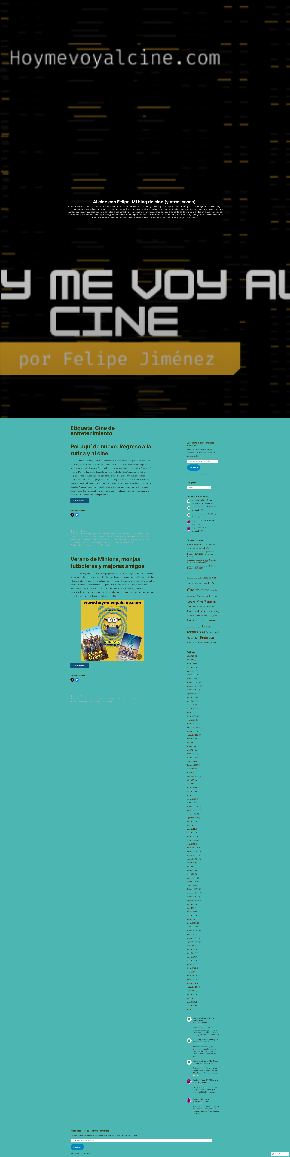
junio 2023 (191, 784)
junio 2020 (191, 908)
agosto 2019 (191, 945)
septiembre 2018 (193, 987)
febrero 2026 (191, 674)
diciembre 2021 (192, 847)
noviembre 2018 (192, 979)
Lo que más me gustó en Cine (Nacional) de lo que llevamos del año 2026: (202, 561)
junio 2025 (191, 701)
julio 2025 (190, 697)
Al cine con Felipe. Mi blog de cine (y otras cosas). (145, 201)
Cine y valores (112, 539)
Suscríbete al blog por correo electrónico (200, 444)
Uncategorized (209, 642)
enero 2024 (191, 761)
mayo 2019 (191, 957)
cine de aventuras (83, 699)
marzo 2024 (191, 753)
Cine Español (107, 699)
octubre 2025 (191, 689)
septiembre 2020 (193, 900)
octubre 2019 (191, 938)
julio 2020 (190, 904)
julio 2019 (190, 949)
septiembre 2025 (193, 693)
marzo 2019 (191, 964)
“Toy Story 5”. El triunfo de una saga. (205, 1062)
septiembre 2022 (193, 817)
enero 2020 (191, 926)
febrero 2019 (191, 968)
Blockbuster (82, 534)
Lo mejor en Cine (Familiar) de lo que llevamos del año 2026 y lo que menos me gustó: (200, 554)
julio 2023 (190, 780)
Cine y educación (99, 539)
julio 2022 (190, 821)
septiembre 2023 (193, 776)
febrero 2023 (191, 799)
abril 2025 (190, 708)
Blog (89, 534)
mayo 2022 (191, 829)
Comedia (130, 539)
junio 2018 (191, 998)
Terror (126, 542)
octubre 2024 (191, 731)
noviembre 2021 (192, 851)
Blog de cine (96, 534)
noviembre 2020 (192, 893)
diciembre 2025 (192, 682)
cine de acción (131, 534)
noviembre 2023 (192, 768)
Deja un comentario (80, 702)
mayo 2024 (191, 746)
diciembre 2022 (192, 806)
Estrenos (92, 542)
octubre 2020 (191, 896)
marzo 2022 (191, 836)
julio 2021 (190, 863)
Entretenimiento (196, 631)
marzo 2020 (191, 919)
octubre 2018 (191, 983)
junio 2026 (191, 659)
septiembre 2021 (193, 859)
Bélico (75, 534)
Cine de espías (86, 536)
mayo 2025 (191, 705)
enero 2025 (191, 720)
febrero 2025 (191, 716)
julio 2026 (190, 656)
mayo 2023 (191, 787)
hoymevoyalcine (79, 531)
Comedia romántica (194, 627)
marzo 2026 (191, 671)
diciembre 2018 (192, 975)
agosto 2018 (191, 990)
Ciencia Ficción (115, 534)
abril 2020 (190, 915)
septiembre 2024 (193, 735)
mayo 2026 (191, 663)
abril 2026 (190, 667)
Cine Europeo (109, 536)
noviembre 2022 (192, 810)
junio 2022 (191, 825)
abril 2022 (190, 832)
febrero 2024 (191, 757)
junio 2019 (191, 953)
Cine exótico (119, 536)
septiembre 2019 (193, 942)
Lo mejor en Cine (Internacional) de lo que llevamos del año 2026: (202, 567)
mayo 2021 (191, 870)
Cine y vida (122, 539)
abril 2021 (190, 874)
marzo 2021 (191, 878)
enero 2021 (191, 885)
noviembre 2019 (192, 934)
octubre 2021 (191, 855)
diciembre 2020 (192, 889)
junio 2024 (191, 742)
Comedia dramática (142, 539)
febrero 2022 (191, 840)
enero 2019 (191, 972)
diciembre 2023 (192, 765)
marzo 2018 (191, 1009)
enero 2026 (191, 678)
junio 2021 (191, 866)
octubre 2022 (191, 814)
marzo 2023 (191, 795)
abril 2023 (190, 791)
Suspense (119, 542)
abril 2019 (190, 960)
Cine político (87, 539)
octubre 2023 (191, 772)
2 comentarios (78, 545)
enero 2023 (191, 802)
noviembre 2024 (192, 727)
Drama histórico (82, 542)
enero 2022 (191, 844)
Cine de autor (142, 534)
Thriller (131, 542)
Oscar (104, 542)
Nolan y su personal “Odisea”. (198, 548)
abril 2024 (190, 750)
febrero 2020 (191, 923)
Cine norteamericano (120, 699)
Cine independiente (132, 536)
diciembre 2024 (192, 723)
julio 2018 (190, 994)
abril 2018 (190, 1005)
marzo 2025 (191, 712)
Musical (190, 638)
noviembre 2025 (192, 686)
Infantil (98, 542)
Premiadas (111, 542)
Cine (123, 534)
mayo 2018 (191, 1002)
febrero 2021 (191, 881)
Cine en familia (98, 536)
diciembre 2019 (192, 930)
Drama (72, 542)
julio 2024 (190, 738)
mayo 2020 (191, 911)
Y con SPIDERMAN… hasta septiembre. (202, 544)
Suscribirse (194, 467)
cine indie (144, 536)
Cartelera (105, 534)
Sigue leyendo (78, 501)
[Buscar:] (199, 487)
